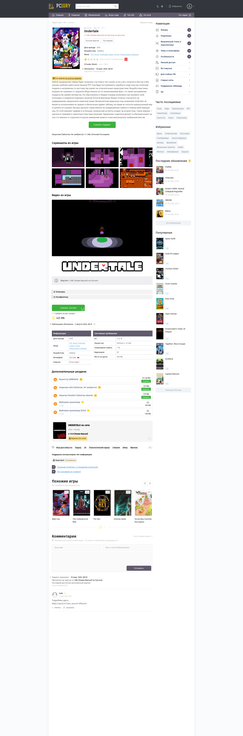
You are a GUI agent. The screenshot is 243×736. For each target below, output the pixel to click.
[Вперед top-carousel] (150, 483)
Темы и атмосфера (170, 50)
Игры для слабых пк (64, 448)
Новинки (75, 15)
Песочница (184, 134)
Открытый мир (171, 134)
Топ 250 (130, 15)
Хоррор (78, 448)
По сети (147, 15)
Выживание (171, 143)
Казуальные (182, 118)
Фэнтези (160, 152)
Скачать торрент (102, 124)
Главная (60, 15)
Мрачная (133, 448)
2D (85, 448)
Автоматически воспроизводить (66, 254)
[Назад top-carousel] (144, 483)
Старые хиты (167, 80)
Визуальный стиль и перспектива (171, 43)
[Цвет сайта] (160, 6)
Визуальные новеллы (166, 147)
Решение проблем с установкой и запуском (77, 467)
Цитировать (70, 608)
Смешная (116, 448)
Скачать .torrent (68, 308)
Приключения (178, 109)
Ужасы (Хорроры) (179, 138)
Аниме (180, 147)
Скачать (146, 381)
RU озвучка (166, 68)
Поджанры (166, 35)
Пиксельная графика (129, 54)
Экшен (171, 118)
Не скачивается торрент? (69, 471)
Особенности (167, 56)
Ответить (58, 608)
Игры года (114, 15)
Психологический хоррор (99, 448)
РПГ (64, 22)
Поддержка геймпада (171, 86)
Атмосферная (172, 152)
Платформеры (163, 138)
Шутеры (160, 143)
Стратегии (161, 118)
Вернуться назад (146, 22)
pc (63, 6)
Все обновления (173, 223)
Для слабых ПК (168, 74)
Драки (159, 134)
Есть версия (68, 78)
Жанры (164, 30)
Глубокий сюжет (107, 54)
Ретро (117, 54)
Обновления (94, 15)
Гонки (159, 109)
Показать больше (173, 390)
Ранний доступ (168, 62)
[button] (100, 527)
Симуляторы (162, 113)
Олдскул (184, 152)
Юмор (125, 448)
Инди (97, 54)
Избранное (177, 6)
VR (162, 92)
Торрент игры (57, 22)
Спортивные (175, 113)
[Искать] (115, 6)
